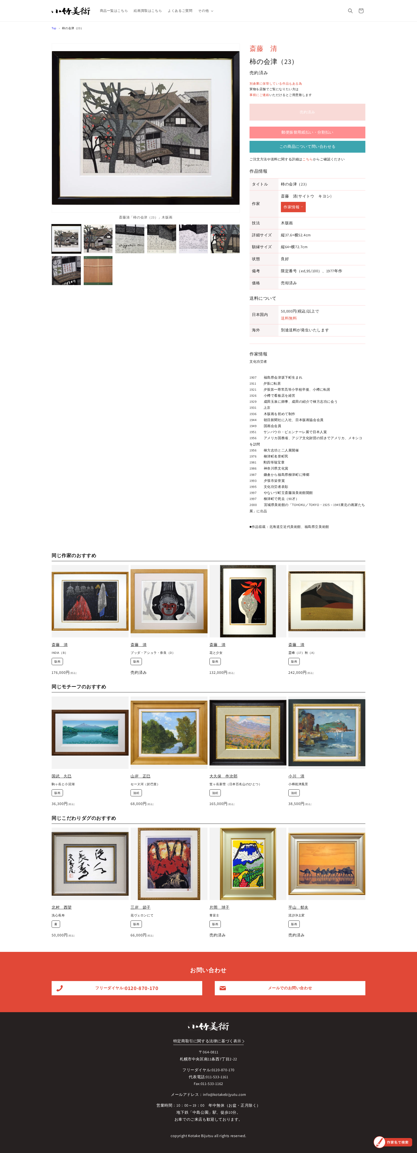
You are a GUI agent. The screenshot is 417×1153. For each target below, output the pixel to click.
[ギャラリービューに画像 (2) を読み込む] (98, 239)
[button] (205, 11)
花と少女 (215, 653)
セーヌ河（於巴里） (145, 784)
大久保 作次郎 (223, 776)
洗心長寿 (58, 915)
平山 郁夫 (298, 907)
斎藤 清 (263, 48)
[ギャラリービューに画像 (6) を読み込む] (225, 239)
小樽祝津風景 (298, 784)
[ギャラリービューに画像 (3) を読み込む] (130, 239)
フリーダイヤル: (126, 988)
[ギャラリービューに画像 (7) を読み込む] (66, 270)
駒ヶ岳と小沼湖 (63, 784)
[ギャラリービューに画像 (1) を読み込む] (66, 239)
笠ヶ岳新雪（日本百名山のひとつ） (235, 784)
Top (54, 28)
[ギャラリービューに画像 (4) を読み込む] (161, 239)
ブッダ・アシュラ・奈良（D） (153, 653)
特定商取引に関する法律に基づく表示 (207, 1041)
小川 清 (296, 776)
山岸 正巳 (141, 776)
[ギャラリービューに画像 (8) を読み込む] (98, 270)
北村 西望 (62, 907)
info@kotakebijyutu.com (224, 1094)
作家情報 (291, 207)
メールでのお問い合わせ (290, 987)
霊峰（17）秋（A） (302, 653)
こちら (307, 159)
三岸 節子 (141, 907)
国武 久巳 (62, 776)
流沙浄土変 (296, 915)
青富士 (214, 915)
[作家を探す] (393, 1142)
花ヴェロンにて (142, 915)
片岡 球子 (219, 907)
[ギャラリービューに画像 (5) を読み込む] (193, 239)
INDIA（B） (60, 653)
